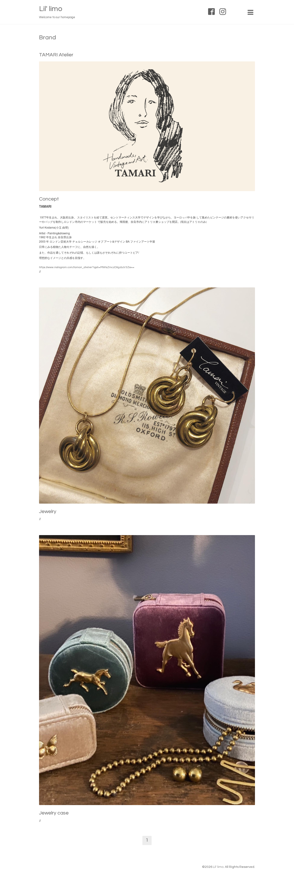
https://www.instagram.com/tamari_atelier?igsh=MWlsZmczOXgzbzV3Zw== (86, 267)
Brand (47, 37)
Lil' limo (50, 9)
